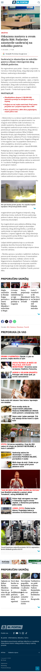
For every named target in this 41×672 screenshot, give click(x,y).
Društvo (4, 33)
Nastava (13, 327)
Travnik (26, 327)
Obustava (20, 327)
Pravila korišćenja (6, 668)
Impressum (4, 663)
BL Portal (3, 660)
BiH (8, 327)
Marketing (4, 665)
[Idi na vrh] (37, 668)
